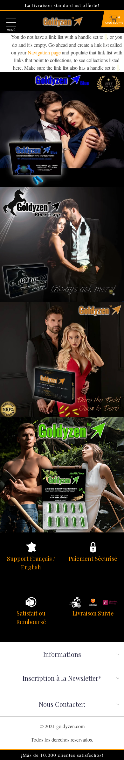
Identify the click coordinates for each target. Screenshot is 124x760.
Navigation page (44, 52)
